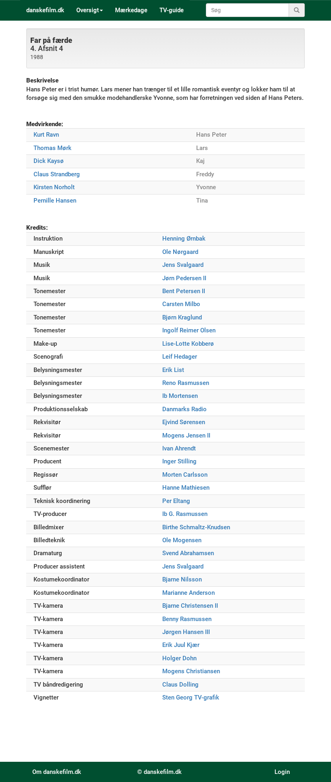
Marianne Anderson (188, 592)
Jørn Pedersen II (184, 278)
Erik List (173, 370)
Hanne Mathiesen (185, 487)
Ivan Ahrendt (179, 448)
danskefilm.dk (45, 10)
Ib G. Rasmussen (184, 514)
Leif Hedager (179, 356)
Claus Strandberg (57, 174)
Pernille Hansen (55, 200)
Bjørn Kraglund (182, 317)
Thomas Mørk (52, 148)
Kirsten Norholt (54, 187)
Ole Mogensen (181, 540)
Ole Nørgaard (180, 252)
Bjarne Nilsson (182, 579)
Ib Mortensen (180, 395)
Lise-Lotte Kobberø (188, 343)
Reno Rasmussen (185, 383)
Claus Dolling (180, 684)
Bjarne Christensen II (190, 605)
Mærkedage (131, 10)
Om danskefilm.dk (56, 772)
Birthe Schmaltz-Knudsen (196, 527)
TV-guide (171, 10)
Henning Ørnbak (183, 238)
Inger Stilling (179, 461)
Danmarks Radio (184, 409)
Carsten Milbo (181, 304)
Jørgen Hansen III (186, 632)
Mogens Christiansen (191, 671)
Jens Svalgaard (182, 264)
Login (282, 772)
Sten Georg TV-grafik (190, 697)
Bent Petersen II (183, 291)
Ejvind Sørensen (183, 422)
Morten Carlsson (184, 474)
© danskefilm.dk (159, 772)
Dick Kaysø (49, 161)
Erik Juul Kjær (180, 645)
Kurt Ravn (46, 134)
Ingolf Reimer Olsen (189, 330)
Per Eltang (176, 501)
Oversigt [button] (87, 10)
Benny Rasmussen (187, 619)
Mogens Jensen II (186, 435)
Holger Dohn (179, 658)
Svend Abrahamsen (188, 553)
